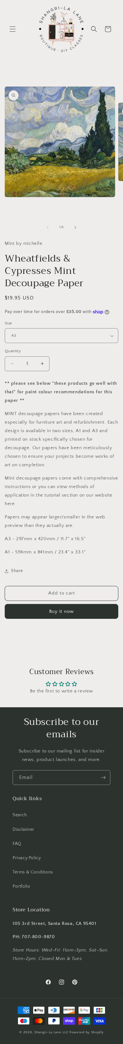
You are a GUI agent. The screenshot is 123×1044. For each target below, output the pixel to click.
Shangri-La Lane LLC (51, 1032)
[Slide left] (48, 227)
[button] (13, 29)
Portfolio (21, 886)
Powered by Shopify (86, 1032)
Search (20, 815)
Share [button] (17, 570)
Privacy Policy (27, 857)
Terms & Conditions (33, 872)
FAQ (17, 843)
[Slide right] (75, 227)
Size (8, 323)
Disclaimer (23, 829)
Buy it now (61, 611)
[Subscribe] (103, 777)
